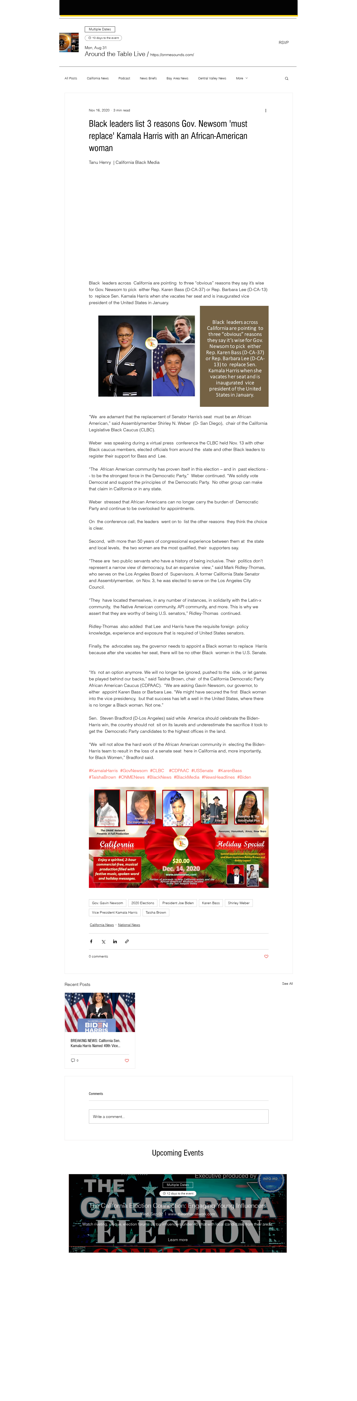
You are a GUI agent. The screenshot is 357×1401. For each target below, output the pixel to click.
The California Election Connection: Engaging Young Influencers (178, 1205)
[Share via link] (127, 941)
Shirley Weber (239, 903)
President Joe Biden (178, 903)
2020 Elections (142, 903)
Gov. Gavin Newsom (107, 903)
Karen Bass (211, 903)
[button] (115, 54)
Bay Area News (177, 78)
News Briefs (148, 78)
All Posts (71, 78)
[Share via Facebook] (91, 941)
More (239, 78)
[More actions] (266, 110)
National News (129, 925)
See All (287, 983)
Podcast (124, 78)
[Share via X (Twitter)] (103, 941)
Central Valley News (212, 78)
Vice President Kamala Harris (114, 912)
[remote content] (179, 222)
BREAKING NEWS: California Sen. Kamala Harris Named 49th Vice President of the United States (95, 1043)
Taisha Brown (156, 912)
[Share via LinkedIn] (115, 941)
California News (98, 78)
